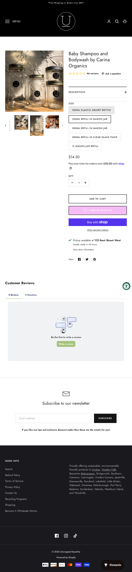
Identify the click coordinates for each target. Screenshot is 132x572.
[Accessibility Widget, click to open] (126, 286)
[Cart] (125, 21)
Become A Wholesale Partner (21, 511)
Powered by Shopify (66, 557)
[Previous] (6, 125)
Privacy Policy (12, 487)
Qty (71, 176)
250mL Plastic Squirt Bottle (91, 110)
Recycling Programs (16, 499)
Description (77, 92)
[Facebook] (56, 536)
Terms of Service (14, 481)
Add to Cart (97, 198)
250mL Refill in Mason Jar (89, 119)
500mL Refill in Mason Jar (89, 128)
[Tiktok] (75, 536)
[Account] (109, 21)
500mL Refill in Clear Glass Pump (94, 137)
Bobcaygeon (88, 473)
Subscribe (105, 418)
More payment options (97, 230)
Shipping (10, 505)
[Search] (117, 21)
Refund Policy (12, 475)
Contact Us (11, 493)
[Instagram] (66, 536)
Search (9, 469)
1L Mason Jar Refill (85, 146)
